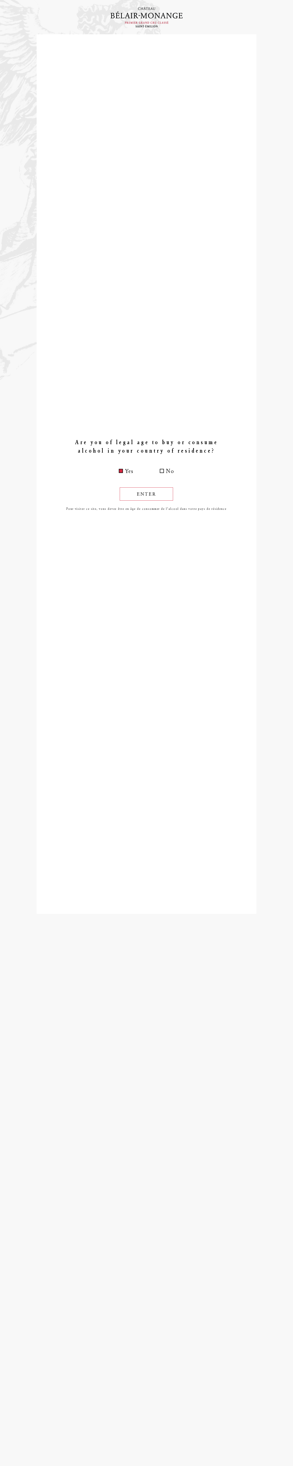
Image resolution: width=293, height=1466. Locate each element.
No (170, 471)
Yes (129, 471)
